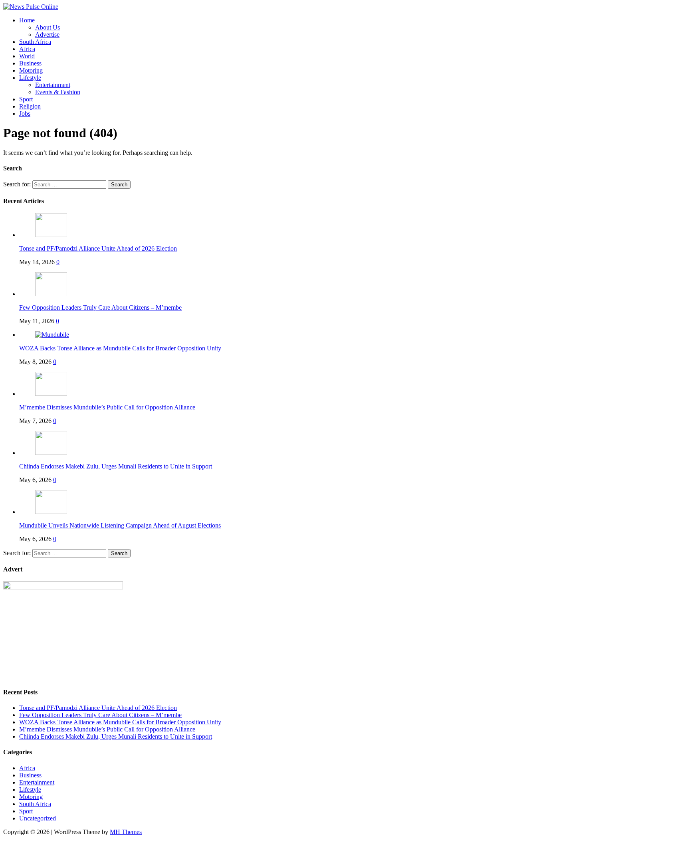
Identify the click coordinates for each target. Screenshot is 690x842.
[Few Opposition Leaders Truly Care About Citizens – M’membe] (51, 294)
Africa (27, 48)
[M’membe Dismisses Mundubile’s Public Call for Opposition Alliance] (51, 393)
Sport (26, 99)
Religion (30, 106)
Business (30, 63)
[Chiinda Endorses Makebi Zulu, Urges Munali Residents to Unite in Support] (51, 452)
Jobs (24, 113)
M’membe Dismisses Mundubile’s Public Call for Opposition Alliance (107, 407)
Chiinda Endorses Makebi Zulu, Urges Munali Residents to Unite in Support (115, 466)
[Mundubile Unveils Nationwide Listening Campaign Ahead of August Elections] (51, 511)
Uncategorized (37, 818)
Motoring (31, 70)
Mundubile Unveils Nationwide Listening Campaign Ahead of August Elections (120, 525)
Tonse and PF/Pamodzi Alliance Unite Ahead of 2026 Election (98, 248)
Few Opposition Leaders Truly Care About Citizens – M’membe (100, 307)
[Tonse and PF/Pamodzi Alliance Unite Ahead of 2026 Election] (51, 234)
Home (27, 20)
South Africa (35, 41)
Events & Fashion (57, 92)
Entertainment (52, 84)
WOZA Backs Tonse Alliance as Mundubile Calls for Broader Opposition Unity (120, 348)
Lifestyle (30, 77)
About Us (47, 27)
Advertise (47, 34)
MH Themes (126, 831)
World (27, 56)
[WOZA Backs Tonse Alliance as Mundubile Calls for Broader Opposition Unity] (52, 334)
